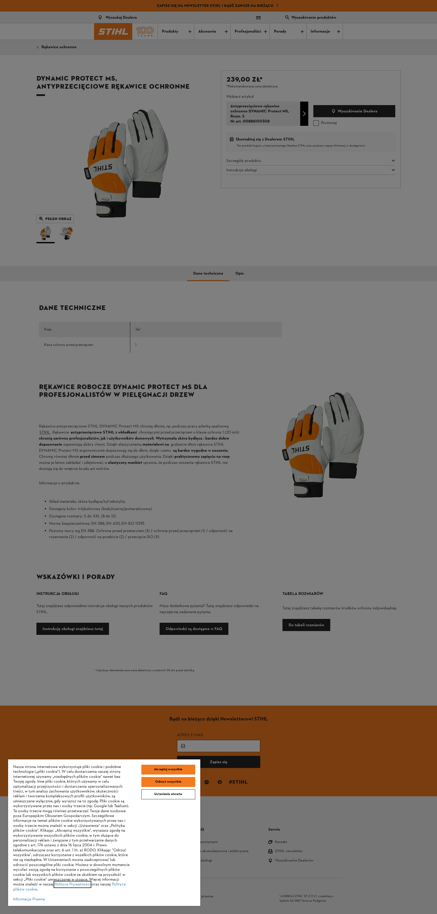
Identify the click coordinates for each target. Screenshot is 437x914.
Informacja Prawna (29, 899)
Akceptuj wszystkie (168, 769)
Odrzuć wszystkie (168, 782)
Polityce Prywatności (72, 884)
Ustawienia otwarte (168, 794)
